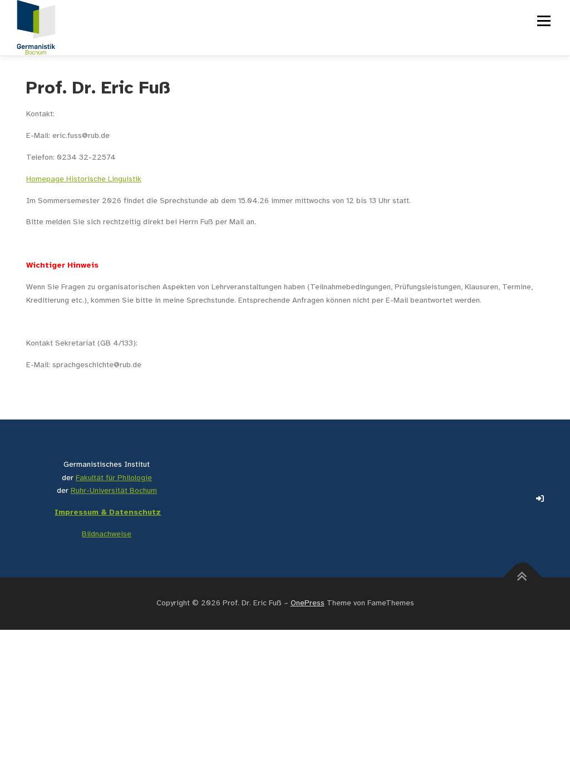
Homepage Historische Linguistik (83, 179)
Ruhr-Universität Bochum (114, 491)
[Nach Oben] (523, 577)
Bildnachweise (106, 534)
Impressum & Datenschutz (108, 513)
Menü (543, 21)
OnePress (308, 603)
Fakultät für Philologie (114, 478)
